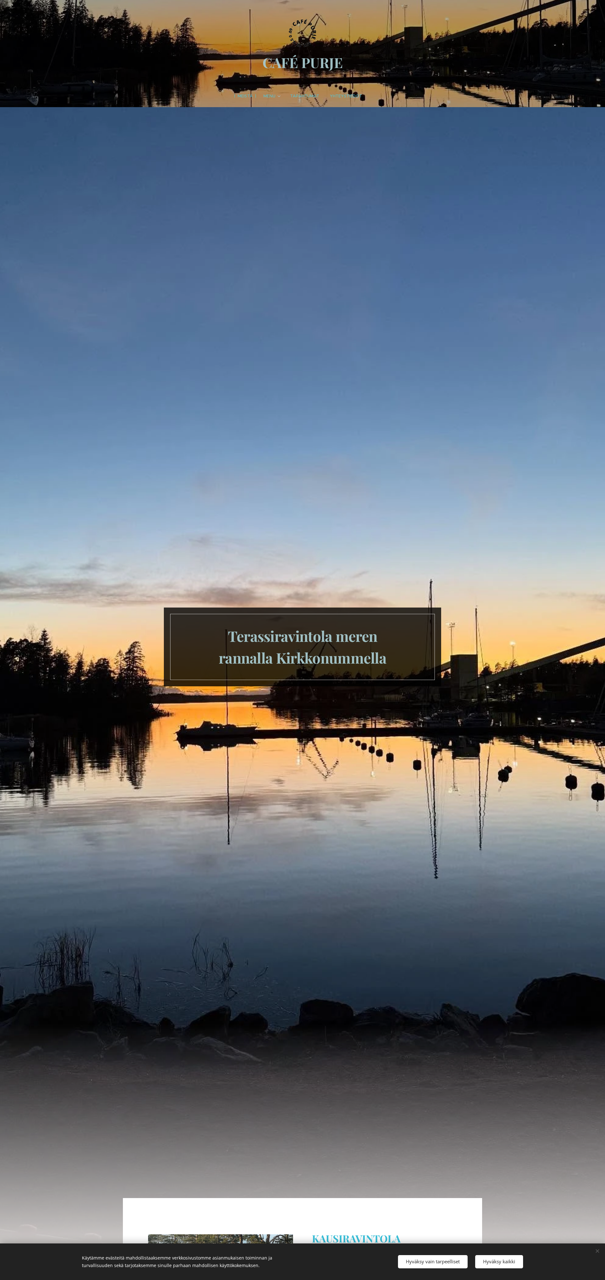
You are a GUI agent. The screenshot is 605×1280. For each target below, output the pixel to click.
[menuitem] (248, 96)
